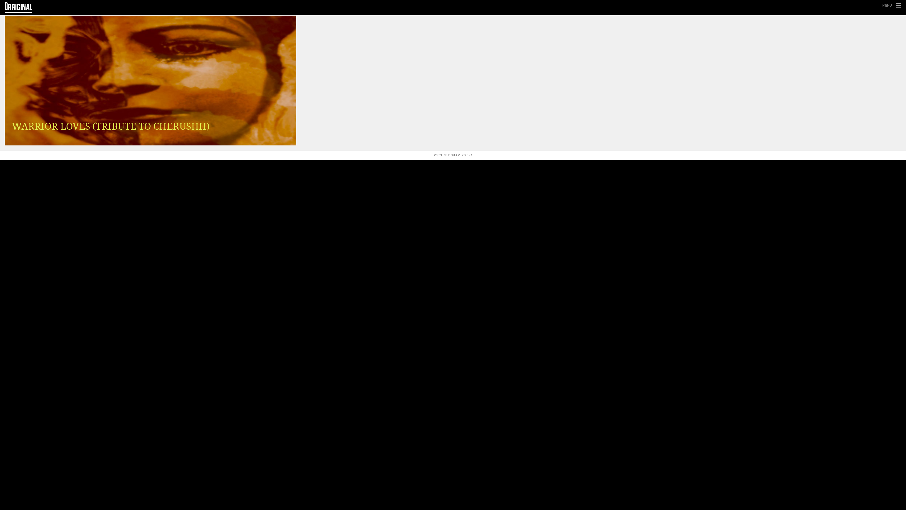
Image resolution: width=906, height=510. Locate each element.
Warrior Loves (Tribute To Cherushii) (111, 126)
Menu (887, 5)
